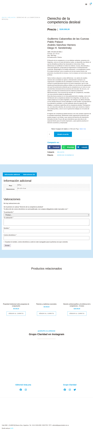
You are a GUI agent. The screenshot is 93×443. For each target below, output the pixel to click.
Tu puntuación (9, 212)
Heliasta (11, 17)
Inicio (4, 17)
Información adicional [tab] (12, 174)
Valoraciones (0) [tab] (29, 174)
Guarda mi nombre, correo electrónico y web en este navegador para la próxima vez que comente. (36, 242)
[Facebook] (21, 389)
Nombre (7, 228)
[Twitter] (74, 389)
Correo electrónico (10, 235)
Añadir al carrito (63, 134)
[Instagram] (26, 389)
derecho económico (65, 155)
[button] (86, 4)
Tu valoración (8, 217)
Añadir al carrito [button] (16, 313)
